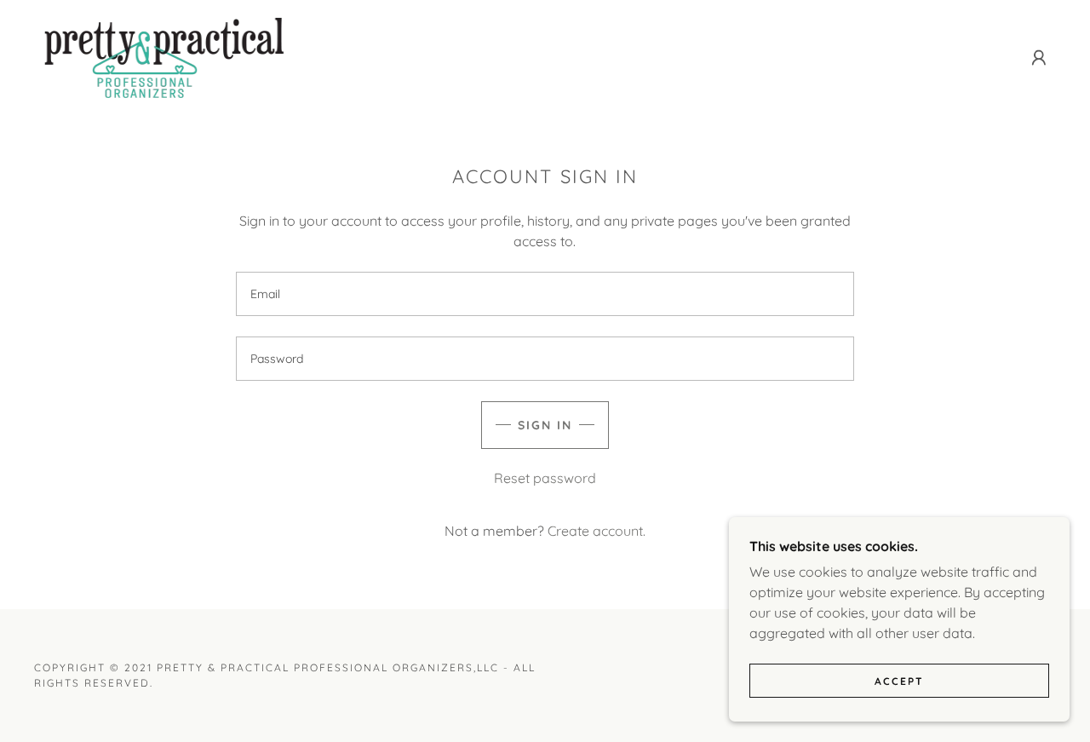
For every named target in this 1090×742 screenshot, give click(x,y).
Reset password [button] (545, 477)
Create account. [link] (596, 530)
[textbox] (544, 294)
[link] (165, 56)
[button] (1039, 58)
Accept (899, 681)
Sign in (545, 425)
